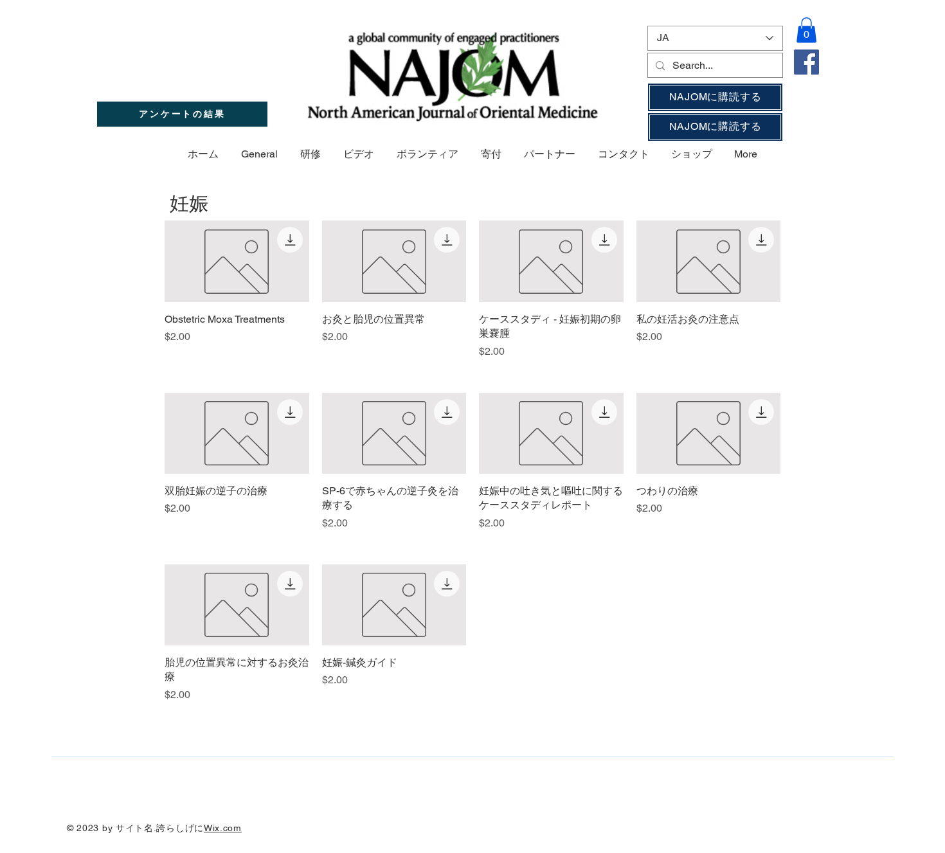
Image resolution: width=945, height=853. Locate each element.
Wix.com (223, 828)
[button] (806, 29)
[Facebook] (806, 62)
